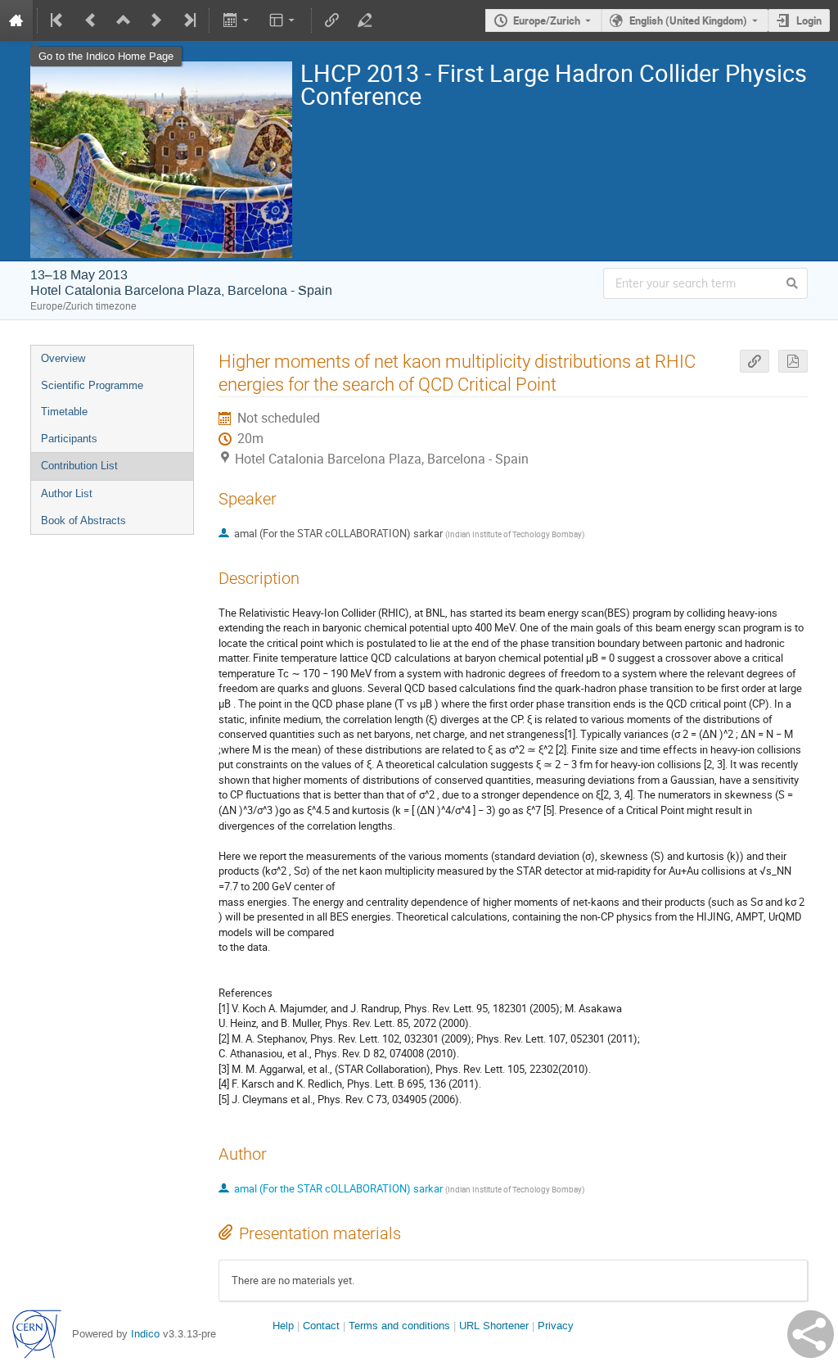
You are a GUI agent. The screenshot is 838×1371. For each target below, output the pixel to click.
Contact (321, 1326)
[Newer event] (156, 20)
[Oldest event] (58, 20)
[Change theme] (283, 20)
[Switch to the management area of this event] (365, 20)
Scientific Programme (92, 385)
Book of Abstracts (83, 520)
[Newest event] (188, 20)
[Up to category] (123, 20)
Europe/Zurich (546, 20)
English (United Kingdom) (688, 20)
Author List (66, 493)
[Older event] (90, 20)
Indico (145, 1334)
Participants (69, 438)
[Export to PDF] (793, 361)
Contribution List (79, 465)
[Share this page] (810, 1334)
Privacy (556, 1326)
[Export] (237, 20)
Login (809, 20)
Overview (63, 358)
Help (283, 1326)
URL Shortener (494, 1326)
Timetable (64, 411)
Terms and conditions (399, 1326)
